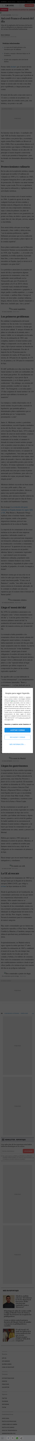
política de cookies (24, 718)
